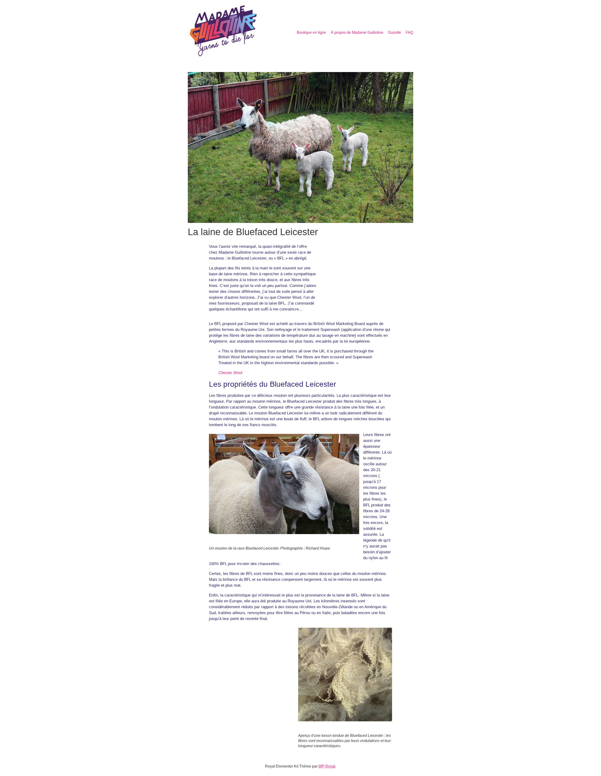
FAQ (409, 32)
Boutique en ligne (311, 32)
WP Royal (326, 766)
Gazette (394, 32)
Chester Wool (230, 373)
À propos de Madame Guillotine (357, 32)
